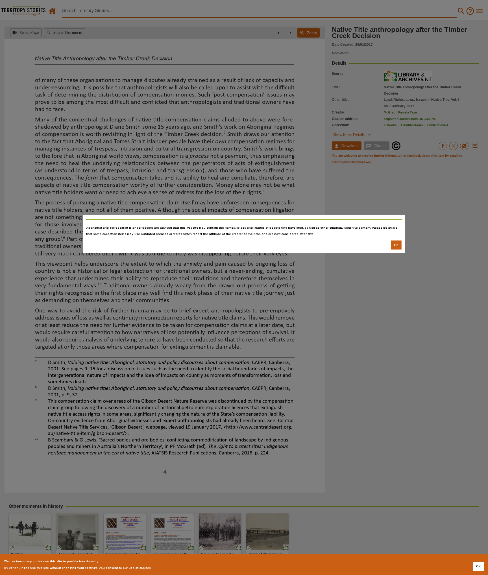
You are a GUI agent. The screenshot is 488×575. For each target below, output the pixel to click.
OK (396, 245)
